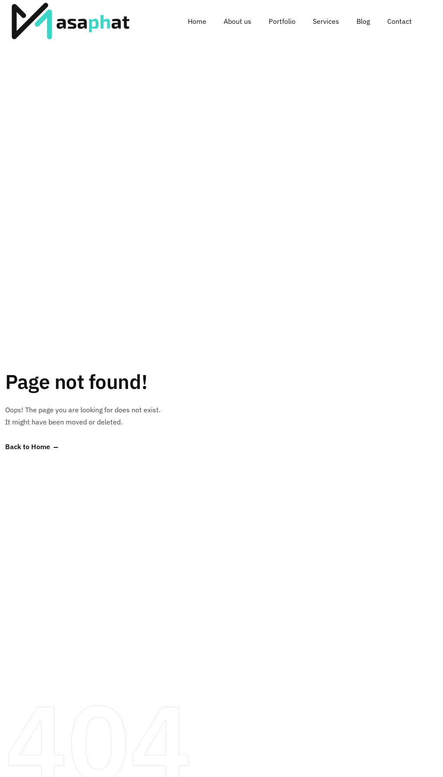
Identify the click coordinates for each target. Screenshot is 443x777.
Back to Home (27, 447)
